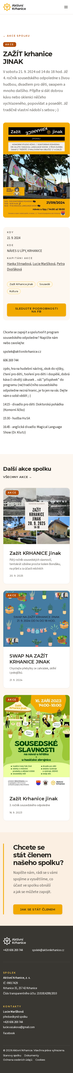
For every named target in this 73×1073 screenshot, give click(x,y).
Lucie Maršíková (44, 264)
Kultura (14, 291)
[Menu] (66, 7)
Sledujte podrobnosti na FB (36, 310)
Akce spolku (16, 36)
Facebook (9, 1033)
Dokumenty (31, 1055)
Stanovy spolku (12, 1055)
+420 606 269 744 (13, 950)
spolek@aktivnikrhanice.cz (48, 950)
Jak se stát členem (37, 909)
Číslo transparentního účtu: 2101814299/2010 (30, 993)
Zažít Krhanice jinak (21, 284)
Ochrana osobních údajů (17, 1059)
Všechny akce (17, 476)
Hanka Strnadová (19, 264)
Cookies (40, 1059)
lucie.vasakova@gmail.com (19, 1027)
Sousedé (45, 284)
